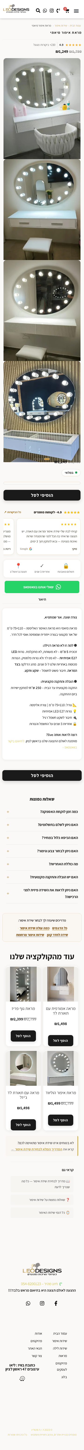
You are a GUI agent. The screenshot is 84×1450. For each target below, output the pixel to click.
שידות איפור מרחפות (30, 934)
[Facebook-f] (55, 1303)
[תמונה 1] (46, 459)
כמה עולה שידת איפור (34, 928)
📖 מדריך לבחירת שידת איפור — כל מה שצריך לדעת (45, 1184)
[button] (76, 11)
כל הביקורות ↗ (12, 512)
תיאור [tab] (42, 599)
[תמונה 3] (38, 459)
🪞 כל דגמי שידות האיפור (54, 1212)
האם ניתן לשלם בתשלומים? (58, 824)
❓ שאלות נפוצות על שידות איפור (49, 1200)
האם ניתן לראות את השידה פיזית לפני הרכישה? (51, 893)
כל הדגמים (59, 928)
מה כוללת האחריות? (63, 864)
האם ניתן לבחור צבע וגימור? (57, 851)
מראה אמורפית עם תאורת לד (61, 1011)
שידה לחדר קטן (57, 934)
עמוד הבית (75, 25)
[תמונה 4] (35, 459)
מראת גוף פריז (23, 1008)
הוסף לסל (60, 1040)
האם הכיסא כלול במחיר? (60, 837)
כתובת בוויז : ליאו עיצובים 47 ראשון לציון (22, 1367)
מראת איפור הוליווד (61, 1092)
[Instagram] (42, 1303)
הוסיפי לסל (42, 495)
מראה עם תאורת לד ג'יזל (23, 1095)
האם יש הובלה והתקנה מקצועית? (54, 877)
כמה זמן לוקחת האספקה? (59, 811)
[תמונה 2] (42, 459)
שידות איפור (61, 25)
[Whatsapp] (28, 1303)
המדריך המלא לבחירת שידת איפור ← (36, 1149)
